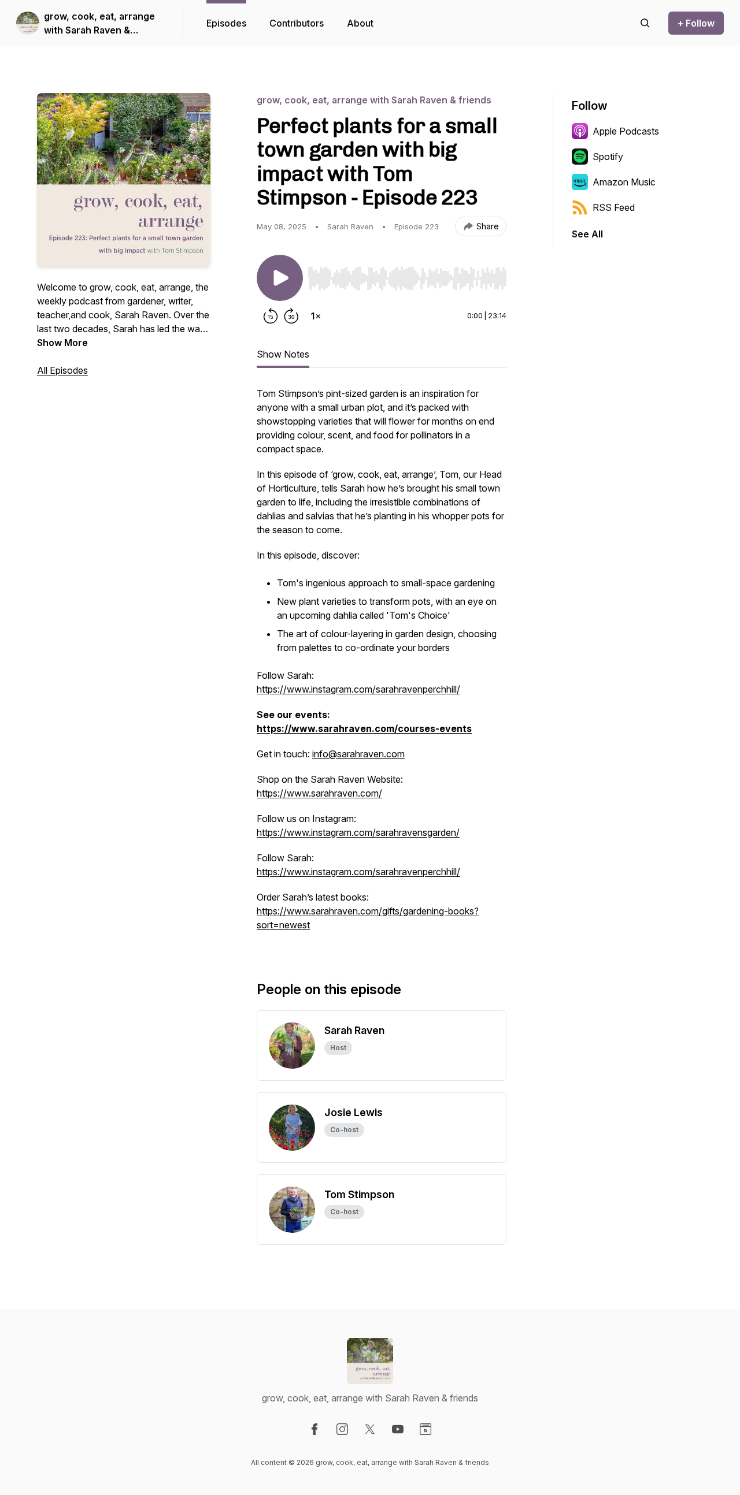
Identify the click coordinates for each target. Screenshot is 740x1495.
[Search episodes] (645, 23)
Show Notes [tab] (283, 354)
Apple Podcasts (626, 131)
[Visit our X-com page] (370, 1429)
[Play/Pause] (280, 278)
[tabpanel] (381, 664)
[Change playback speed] (315, 316)
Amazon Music (624, 182)
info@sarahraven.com (358, 754)
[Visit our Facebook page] (314, 1429)
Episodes (226, 23)
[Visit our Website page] (425, 1429)
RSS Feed (614, 207)
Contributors (296, 23)
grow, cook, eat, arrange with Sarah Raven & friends (99, 23)
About (360, 23)
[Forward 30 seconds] (291, 316)
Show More (62, 342)
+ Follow (696, 23)
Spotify (608, 156)
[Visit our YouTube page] (398, 1429)
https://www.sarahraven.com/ (319, 793)
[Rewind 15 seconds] (270, 316)
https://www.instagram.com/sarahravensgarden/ (358, 832)
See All (587, 234)
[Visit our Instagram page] (342, 1429)
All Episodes (62, 370)
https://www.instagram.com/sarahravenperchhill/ (358, 689)
